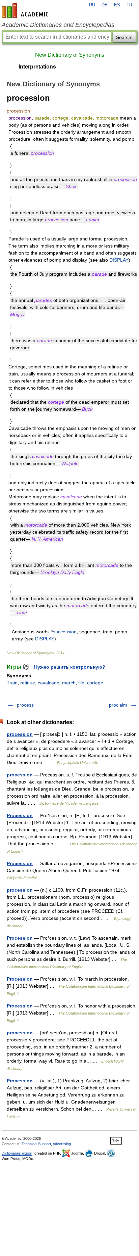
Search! (124, 37)
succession (65, 631)
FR (129, 5)
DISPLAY (119, 260)
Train (12, 682)
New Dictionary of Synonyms (69, 55)
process (25, 705)
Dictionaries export (17, 1153)
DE (105, 5)
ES (117, 5)
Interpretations (37, 67)
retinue (27, 682)
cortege (95, 682)
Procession (20, 815)
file (81, 682)
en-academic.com (26, 10)
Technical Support (36, 1144)
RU (92, 5)
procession (20, 734)
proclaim (118, 705)
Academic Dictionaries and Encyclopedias (58, 24)
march (69, 682)
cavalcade (48, 682)
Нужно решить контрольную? (69, 667)
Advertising (62, 1144)
